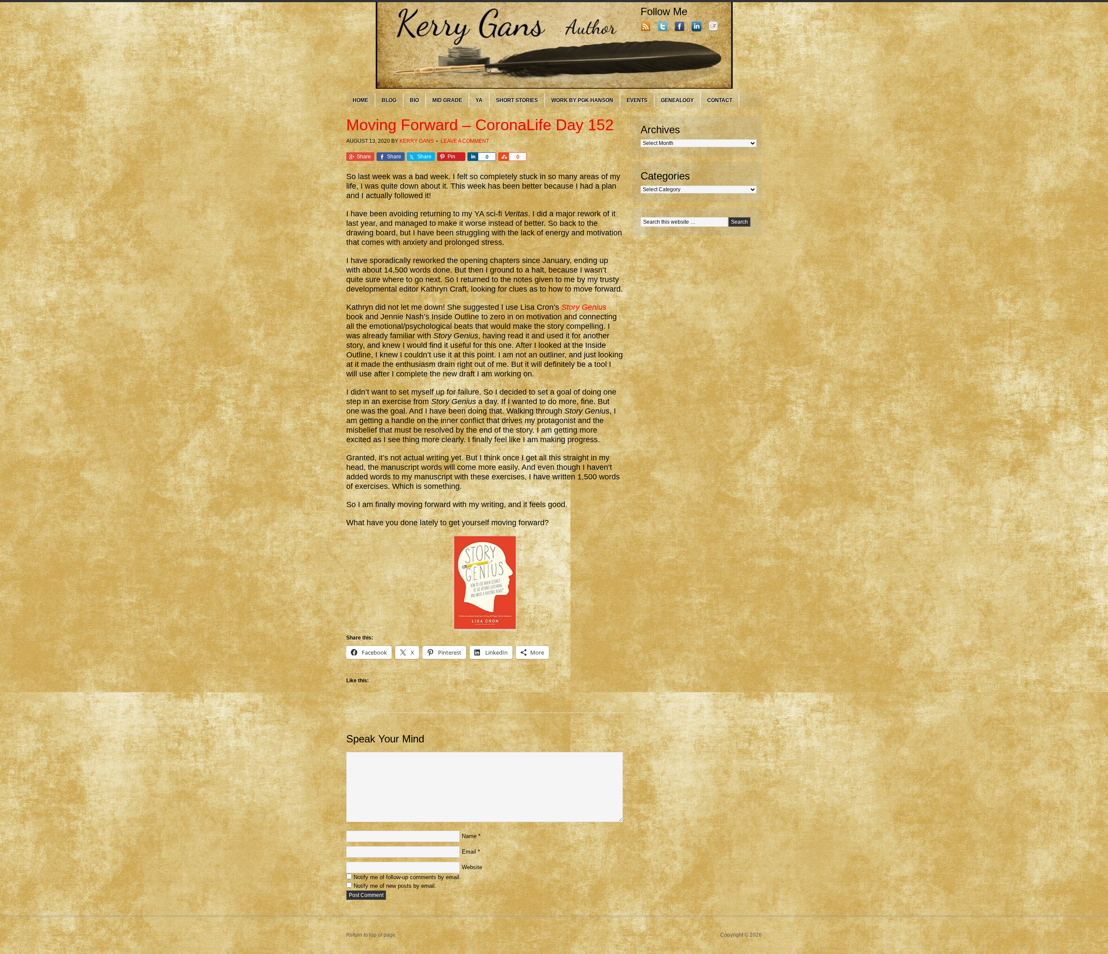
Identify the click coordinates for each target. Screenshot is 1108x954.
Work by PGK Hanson (582, 100)
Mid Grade (447, 100)
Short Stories (517, 100)
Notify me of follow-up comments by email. (407, 877)
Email (469, 851)
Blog (389, 100)
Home (360, 100)
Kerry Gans (416, 141)
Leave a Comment (465, 141)
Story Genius (583, 307)
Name (469, 836)
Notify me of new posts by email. (395, 886)
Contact (719, 100)
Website (472, 867)
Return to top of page (371, 935)
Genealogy (677, 100)
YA (479, 100)
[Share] (472, 156)
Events (637, 100)
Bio (414, 100)
